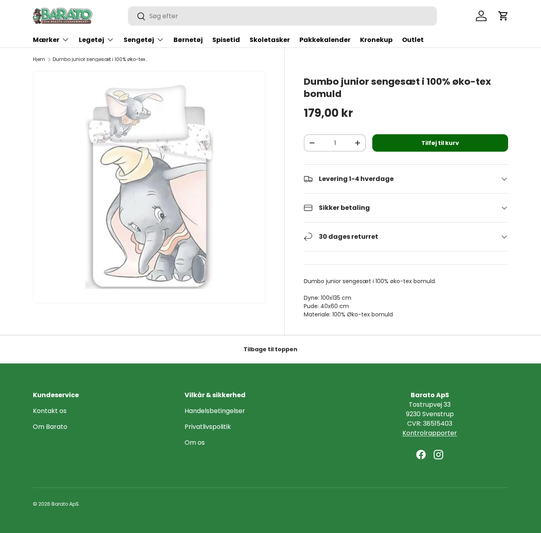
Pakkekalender (325, 39)
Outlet (413, 39)
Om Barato (50, 426)
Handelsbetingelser (215, 410)
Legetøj (91, 39)
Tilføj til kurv (440, 143)
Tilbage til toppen (270, 349)
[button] (503, 16)
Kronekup (376, 39)
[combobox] (282, 16)
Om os (195, 442)
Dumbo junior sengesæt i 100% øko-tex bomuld (100, 59)
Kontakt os (50, 410)
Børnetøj (188, 39)
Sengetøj (139, 39)
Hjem (39, 59)
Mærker (46, 39)
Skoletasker (270, 39)
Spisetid (226, 39)
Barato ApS (65, 504)
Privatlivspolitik (208, 426)
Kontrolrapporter (429, 433)
